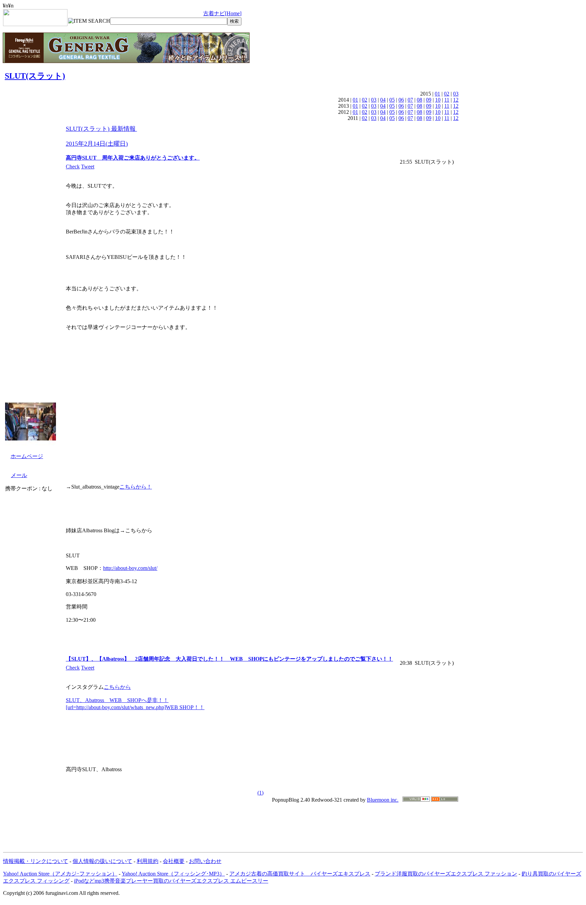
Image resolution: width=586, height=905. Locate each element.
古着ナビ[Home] (222, 13)
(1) (260, 793)
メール (19, 475)
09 (428, 100)
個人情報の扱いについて (102, 861)
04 (383, 100)
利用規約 (147, 861)
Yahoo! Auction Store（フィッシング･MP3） (173, 874)
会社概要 (173, 861)
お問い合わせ (205, 861)
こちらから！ (135, 487)
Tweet (87, 166)
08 (419, 100)
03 (455, 94)
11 (446, 100)
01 (437, 94)
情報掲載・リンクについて (35, 861)
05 (392, 100)
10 (438, 100)
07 (410, 100)
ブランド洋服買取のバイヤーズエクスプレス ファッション (446, 874)
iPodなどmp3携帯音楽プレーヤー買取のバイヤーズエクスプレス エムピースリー (171, 881)
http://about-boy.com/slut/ (130, 568)
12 (455, 100)
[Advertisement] (293, 824)
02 (446, 94)
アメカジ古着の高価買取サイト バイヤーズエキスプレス (299, 874)
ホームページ (27, 456)
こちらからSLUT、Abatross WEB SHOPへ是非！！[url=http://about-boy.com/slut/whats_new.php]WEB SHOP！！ (135, 697)
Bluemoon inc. (382, 800)
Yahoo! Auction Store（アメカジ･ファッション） (60, 874)
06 (401, 100)
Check (73, 166)
